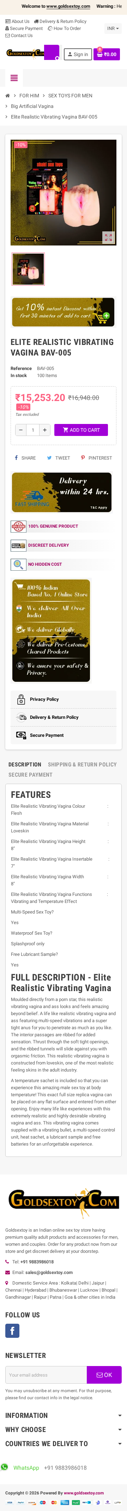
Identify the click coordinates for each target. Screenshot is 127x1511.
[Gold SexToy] (26, 53)
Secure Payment (26, 28)
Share (28, 458)
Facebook (12, 1331)
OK (107, 1374)
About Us (20, 21)
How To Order (67, 28)
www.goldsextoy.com (84, 1493)
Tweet (62, 458)
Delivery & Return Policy (62, 21)
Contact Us (21, 35)
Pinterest (99, 458)
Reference (21, 368)
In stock (19, 375)
